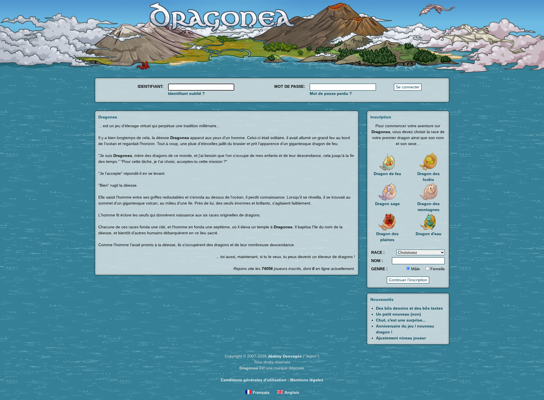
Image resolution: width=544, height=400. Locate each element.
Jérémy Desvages (285, 356)
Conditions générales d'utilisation (253, 380)
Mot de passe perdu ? (331, 93)
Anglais (291, 392)
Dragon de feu (387, 173)
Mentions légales (306, 380)
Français (261, 392)
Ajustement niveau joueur (401, 338)
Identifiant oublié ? (186, 93)
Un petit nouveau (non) (398, 314)
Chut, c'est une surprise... (401, 320)
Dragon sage (387, 203)
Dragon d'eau (428, 233)
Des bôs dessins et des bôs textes (409, 308)
